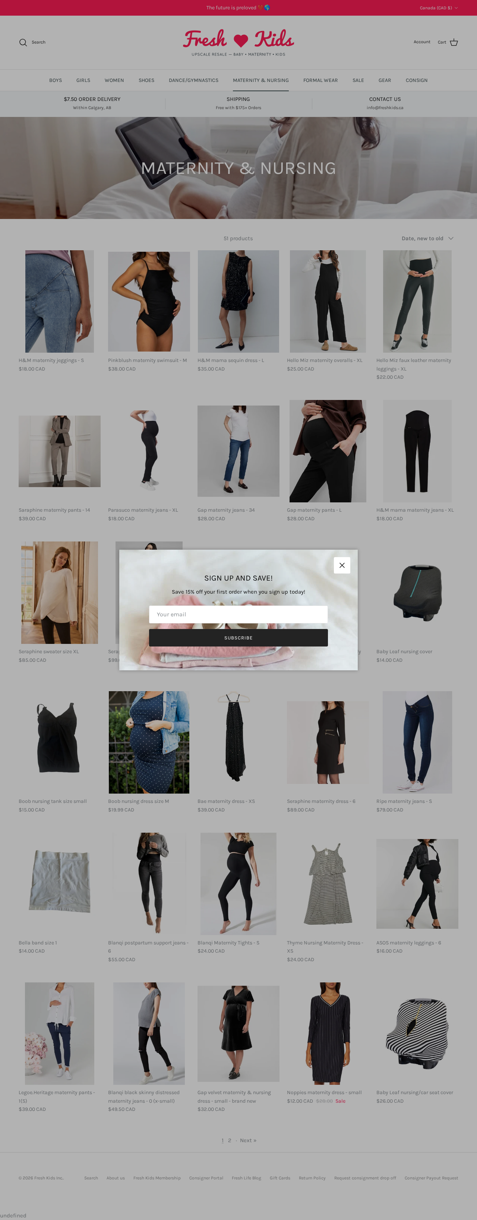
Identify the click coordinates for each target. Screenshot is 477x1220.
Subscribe (238, 638)
